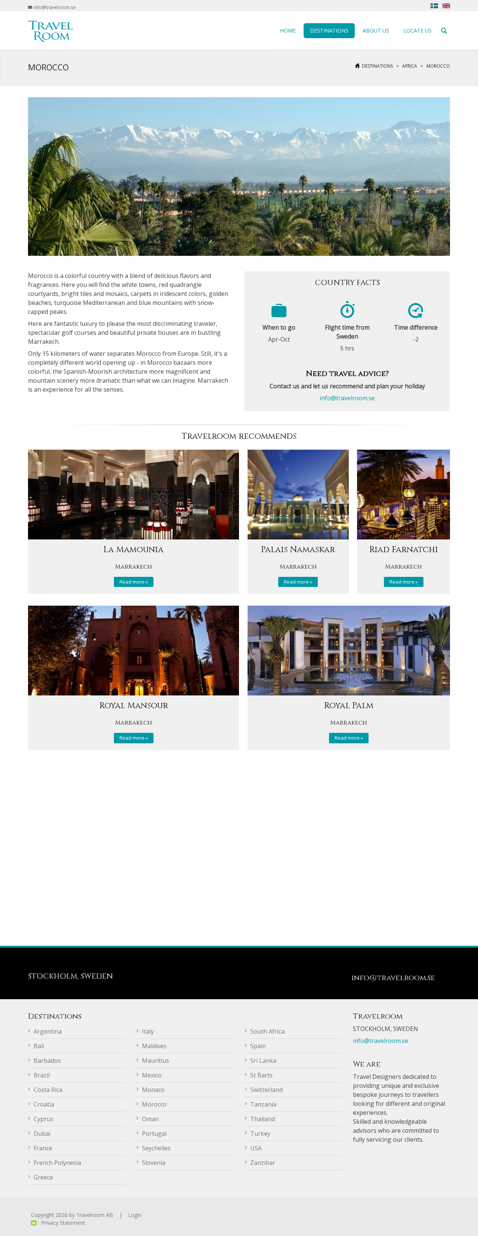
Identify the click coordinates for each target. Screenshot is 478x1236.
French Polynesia (57, 1163)
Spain (258, 1046)
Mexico (152, 1075)
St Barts (261, 1075)
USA (256, 1148)
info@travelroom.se (347, 398)
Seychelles (156, 1148)
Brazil (42, 1075)
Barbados (47, 1060)
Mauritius (155, 1060)
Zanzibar (262, 1163)
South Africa (267, 1031)
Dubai (42, 1133)
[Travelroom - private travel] (50, 30)
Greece (43, 1177)
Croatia (44, 1104)
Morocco (438, 66)
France (43, 1148)
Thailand (262, 1119)
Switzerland (266, 1090)
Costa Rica (48, 1090)
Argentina (48, 1031)
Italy (148, 1031)
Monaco (153, 1090)
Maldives (154, 1046)
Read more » (134, 581)
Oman (150, 1119)
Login (135, 1214)
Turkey (260, 1133)
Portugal (154, 1133)
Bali (39, 1046)
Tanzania (263, 1104)
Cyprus (43, 1119)
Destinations (377, 66)
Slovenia (153, 1163)
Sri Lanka (263, 1060)
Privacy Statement (63, 1222)
